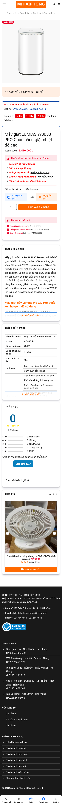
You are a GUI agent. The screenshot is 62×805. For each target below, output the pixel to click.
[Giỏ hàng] (58, 4)
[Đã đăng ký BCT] (14, 626)
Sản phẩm (24, 13)
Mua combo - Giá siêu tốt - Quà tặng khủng (26, 104)
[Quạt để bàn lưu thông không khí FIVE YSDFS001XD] (31, 527)
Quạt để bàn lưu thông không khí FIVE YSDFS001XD (31, 556)
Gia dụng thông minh (43, 13)
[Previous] (7, 533)
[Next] (54, 533)
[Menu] (4, 4)
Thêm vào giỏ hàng (37, 207)
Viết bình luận (23, 464)
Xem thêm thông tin (30, 315)
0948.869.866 (20, 108)
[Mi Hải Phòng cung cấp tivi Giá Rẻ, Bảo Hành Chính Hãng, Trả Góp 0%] (31, 4)
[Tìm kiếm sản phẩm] (54, 4)
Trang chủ (11, 13)
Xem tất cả (52, 494)
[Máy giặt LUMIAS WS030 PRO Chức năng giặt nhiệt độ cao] (31, 51)
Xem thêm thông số (30, 394)
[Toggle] (6, 92)
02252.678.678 (38, 108)
